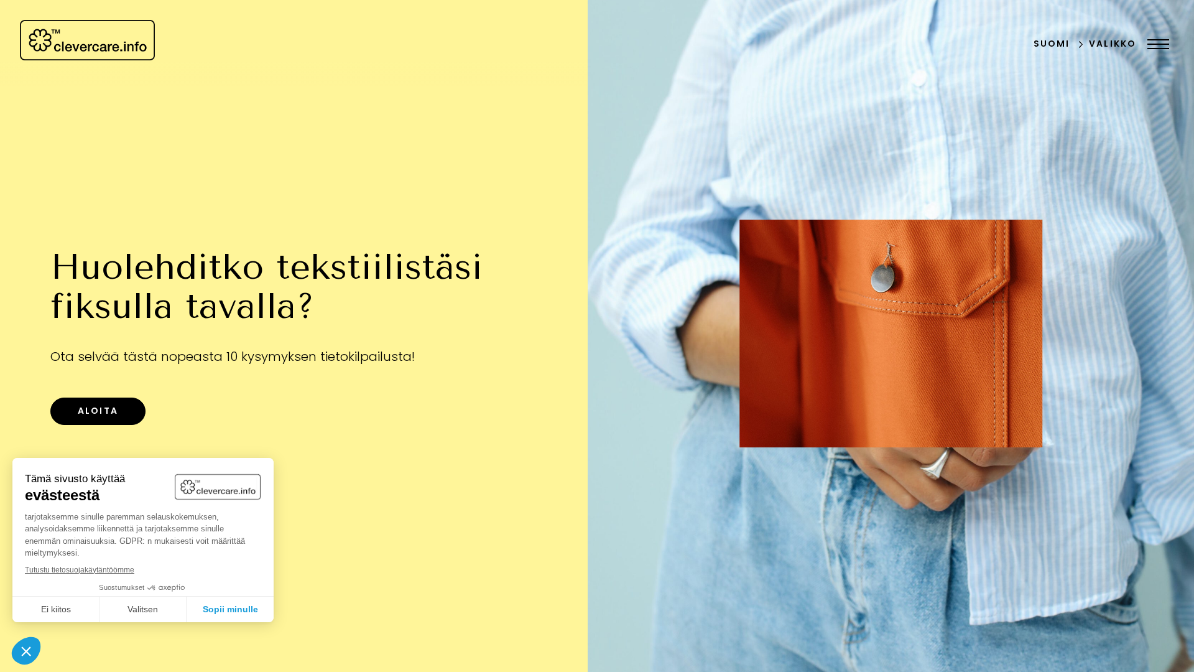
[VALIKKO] (1155, 44)
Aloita (98, 411)
